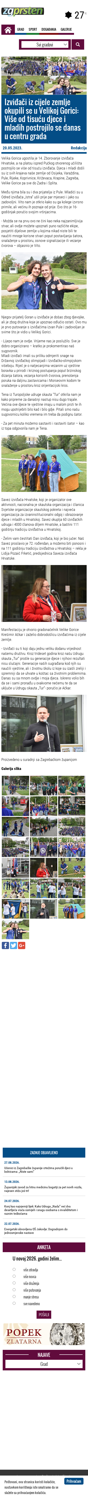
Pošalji (44, 1314)
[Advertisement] (44, 998)
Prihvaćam (74, 1481)
